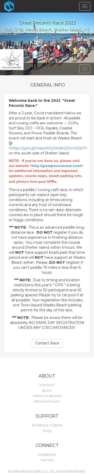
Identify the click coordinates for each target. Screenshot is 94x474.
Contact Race (47, 343)
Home (18, 6)
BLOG (47, 390)
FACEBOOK (47, 454)
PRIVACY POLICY (47, 401)
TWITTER (47, 460)
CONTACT (47, 385)
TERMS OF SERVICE (47, 396)
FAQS (47, 431)
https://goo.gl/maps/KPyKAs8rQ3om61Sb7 (48, 148)
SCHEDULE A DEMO (47, 425)
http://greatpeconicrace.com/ (56, 166)
